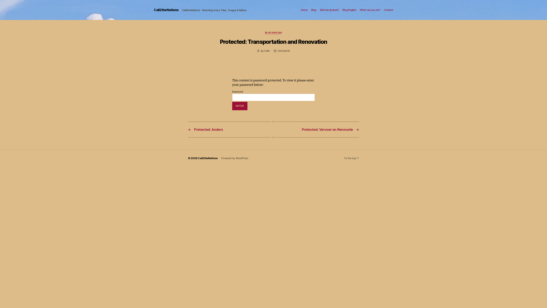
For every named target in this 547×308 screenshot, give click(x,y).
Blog (313, 9)
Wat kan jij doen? (329, 9)
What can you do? (370, 9)
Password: (237, 91)
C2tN (267, 50)
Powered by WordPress (234, 158)
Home (304, 9)
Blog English (349, 9)
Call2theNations (166, 10)
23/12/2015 (284, 50)
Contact (388, 9)
